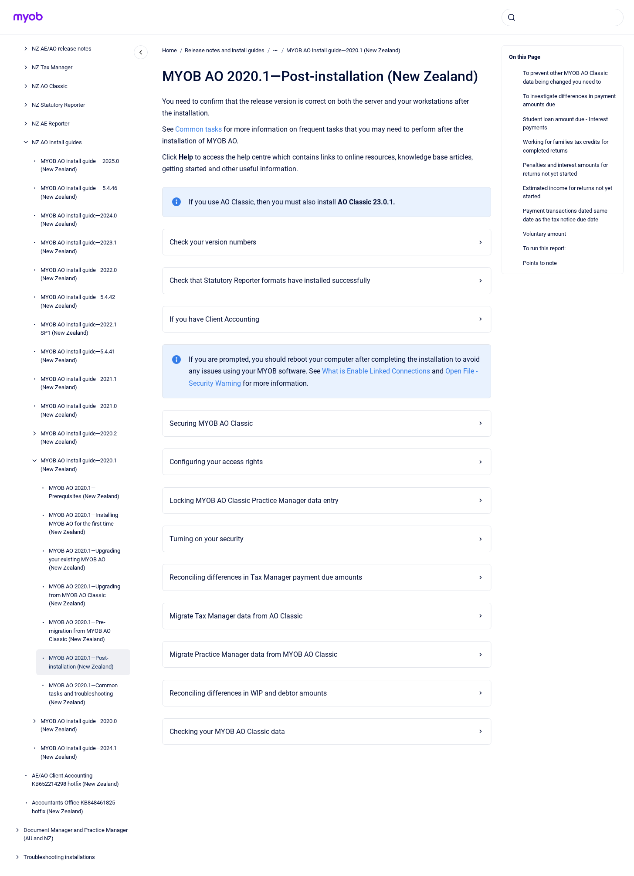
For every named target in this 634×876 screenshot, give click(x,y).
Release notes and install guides (224, 50)
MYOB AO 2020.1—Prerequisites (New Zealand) (84, 491)
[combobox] (562, 17)
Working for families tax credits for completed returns (565, 146)
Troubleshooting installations (59, 857)
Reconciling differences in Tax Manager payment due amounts (266, 577)
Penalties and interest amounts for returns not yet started (565, 169)
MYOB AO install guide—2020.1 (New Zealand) (79, 464)
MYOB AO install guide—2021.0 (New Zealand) (79, 410)
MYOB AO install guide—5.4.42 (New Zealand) (78, 301)
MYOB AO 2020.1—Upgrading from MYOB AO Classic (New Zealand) (84, 595)
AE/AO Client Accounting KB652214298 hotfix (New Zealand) (75, 779)
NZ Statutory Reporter (58, 104)
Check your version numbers (213, 242)
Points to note (540, 263)
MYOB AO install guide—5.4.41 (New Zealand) (78, 355)
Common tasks (199, 129)
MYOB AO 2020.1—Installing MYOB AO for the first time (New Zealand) (83, 523)
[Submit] (512, 17)
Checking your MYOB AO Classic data (227, 731)
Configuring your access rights (216, 462)
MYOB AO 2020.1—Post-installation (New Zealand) (81, 662)
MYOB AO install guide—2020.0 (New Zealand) (79, 725)
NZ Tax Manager (52, 67)
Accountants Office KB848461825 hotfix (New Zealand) (73, 807)
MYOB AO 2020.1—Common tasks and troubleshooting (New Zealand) (83, 693)
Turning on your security (207, 539)
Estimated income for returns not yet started (567, 192)
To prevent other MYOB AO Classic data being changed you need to (565, 77)
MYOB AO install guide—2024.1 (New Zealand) (79, 752)
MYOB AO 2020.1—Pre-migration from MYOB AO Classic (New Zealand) (80, 630)
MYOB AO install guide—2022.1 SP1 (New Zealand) (79, 328)
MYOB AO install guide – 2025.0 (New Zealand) (80, 165)
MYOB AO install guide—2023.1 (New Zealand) (79, 247)
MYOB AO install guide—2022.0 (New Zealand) (79, 274)
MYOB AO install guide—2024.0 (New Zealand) (79, 219)
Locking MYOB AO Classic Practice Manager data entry (254, 500)
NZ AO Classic (50, 85)
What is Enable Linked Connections (376, 371)
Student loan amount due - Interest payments (565, 123)
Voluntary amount (544, 234)
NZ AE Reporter (50, 123)
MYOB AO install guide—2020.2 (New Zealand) (79, 437)
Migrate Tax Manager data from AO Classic (236, 616)
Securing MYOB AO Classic (211, 423)
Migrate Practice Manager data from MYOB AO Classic (253, 654)
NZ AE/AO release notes (62, 48)
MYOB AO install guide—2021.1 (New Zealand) (79, 382)
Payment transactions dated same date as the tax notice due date (565, 215)
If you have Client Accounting (214, 319)
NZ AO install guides (57, 142)
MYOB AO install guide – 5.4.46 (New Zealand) (79, 192)
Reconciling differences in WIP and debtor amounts (248, 693)
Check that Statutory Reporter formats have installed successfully (270, 280)
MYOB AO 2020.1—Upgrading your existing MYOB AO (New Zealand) (84, 559)
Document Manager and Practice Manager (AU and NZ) (76, 834)
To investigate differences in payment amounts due (569, 100)
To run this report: (544, 248)
